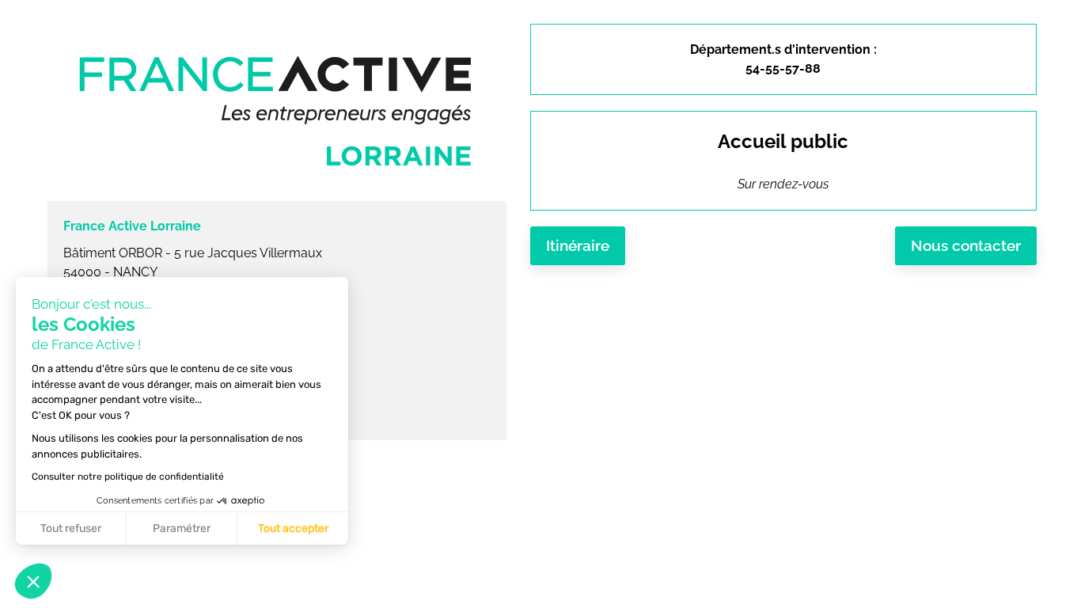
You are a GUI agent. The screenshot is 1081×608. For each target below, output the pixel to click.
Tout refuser (70, 528)
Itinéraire (577, 245)
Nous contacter (966, 245)
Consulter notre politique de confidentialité (128, 476)
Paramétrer (182, 528)
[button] (33, 581)
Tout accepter (293, 528)
